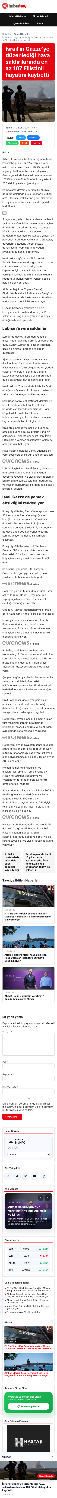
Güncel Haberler (18, 16)
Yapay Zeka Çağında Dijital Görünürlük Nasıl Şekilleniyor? (28, 1307)
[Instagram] (25, 1176)
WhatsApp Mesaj (28, 1406)
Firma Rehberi (40, 16)
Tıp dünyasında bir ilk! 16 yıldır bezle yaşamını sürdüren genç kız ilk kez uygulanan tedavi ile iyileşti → (38, 862)
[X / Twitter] (17, 1176)
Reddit (24, 143)
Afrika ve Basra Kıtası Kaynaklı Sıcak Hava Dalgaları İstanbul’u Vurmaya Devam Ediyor (27, 1295)
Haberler (6, 34)
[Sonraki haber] (47, 1198)
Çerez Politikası (21, 23)
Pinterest (36, 143)
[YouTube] (34, 1176)
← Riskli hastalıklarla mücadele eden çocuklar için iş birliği (12, 862)
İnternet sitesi (10, 1087)
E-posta (8, 1074)
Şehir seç (13, 1148)
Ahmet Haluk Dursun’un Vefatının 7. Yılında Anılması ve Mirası (27, 1301)
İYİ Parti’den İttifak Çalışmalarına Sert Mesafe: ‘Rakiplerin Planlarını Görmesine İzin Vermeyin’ (29, 1289)
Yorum (7, 1032)
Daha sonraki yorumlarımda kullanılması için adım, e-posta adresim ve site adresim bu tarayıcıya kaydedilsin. (27, 1107)
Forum (40, 23)
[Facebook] (8, 1176)
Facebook (33, 137)
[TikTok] (43, 1176)
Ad (5, 1062)
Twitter (21, 137)
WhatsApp (12, 143)
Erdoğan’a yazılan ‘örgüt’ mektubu (23, 1312)
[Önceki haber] (40, 1198)
